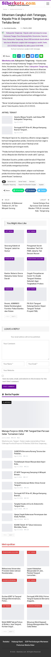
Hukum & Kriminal (9, 580)
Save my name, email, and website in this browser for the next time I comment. (24, 380)
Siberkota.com (8, 60)
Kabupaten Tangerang (38, 66)
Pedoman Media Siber (25, 645)
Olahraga (7, 402)
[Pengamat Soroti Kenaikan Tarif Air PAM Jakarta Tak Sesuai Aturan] (37, 236)
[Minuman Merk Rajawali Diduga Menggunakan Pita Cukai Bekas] (38, 612)
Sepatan (41, 184)
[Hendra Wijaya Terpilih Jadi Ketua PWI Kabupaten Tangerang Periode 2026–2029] (7, 120)
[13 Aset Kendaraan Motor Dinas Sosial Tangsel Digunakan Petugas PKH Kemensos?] (7, 486)
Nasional (8, 289)
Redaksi (6, 642)
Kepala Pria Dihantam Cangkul (27, 184)
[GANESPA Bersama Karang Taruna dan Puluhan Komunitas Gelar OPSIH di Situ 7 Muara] (7, 454)
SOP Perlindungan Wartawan (36, 642)
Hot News (9, 231)
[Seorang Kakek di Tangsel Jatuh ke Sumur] (14, 236)
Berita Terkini (22, 181)
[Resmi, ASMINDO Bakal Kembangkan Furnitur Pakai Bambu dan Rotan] (14, 294)
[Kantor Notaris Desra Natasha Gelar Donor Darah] (14, 264)
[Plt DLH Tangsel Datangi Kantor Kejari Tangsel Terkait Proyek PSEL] (37, 294)
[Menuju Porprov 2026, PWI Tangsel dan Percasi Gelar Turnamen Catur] (25, 414)
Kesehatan (9, 259)
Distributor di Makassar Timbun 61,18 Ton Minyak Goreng (12, 205)
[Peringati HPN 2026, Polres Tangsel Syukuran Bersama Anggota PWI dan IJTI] (38, 586)
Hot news (32, 181)
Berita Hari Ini (12, 181)
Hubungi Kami (17, 642)
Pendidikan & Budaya (35, 259)
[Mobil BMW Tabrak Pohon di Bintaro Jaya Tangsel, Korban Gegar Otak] (13, 612)
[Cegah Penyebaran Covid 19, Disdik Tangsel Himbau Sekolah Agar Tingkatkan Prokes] (37, 264)
